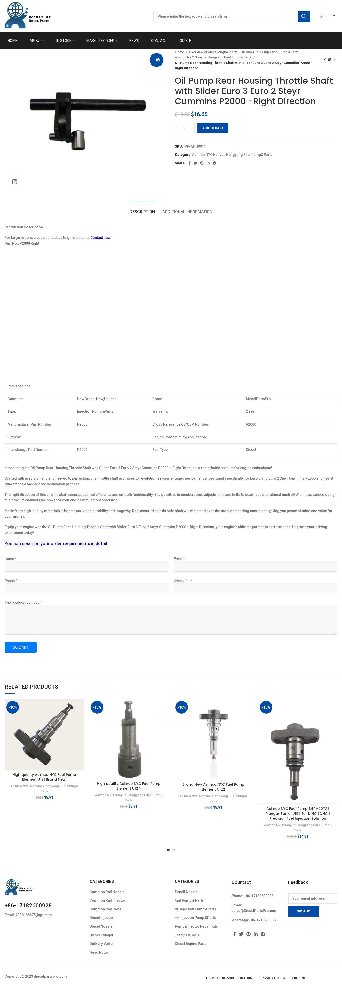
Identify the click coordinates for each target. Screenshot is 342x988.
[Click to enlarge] (14, 181)
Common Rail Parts (105, 909)
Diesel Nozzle (101, 926)
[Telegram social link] (214, 163)
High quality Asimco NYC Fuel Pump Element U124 (129, 786)
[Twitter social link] (195, 163)
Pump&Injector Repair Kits (196, 926)
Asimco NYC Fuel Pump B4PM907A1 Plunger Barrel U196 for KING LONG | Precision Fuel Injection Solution (298, 813)
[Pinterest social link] (202, 163)
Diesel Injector (101, 918)
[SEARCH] (304, 16)
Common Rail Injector (107, 900)
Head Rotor (99, 952)
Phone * (11, 581)
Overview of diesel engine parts (213, 52)
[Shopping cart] (334, 16)
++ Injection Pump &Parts (279, 52)
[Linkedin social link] (208, 163)
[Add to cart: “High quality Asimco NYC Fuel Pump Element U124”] (164, 707)
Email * (179, 559)
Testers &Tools (187, 935)
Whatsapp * (183, 581)
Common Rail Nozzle (107, 892)
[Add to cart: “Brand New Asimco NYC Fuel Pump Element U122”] (249, 707)
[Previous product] (324, 60)
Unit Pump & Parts (189, 900)
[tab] (142, 209)
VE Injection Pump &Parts (195, 909)
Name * (10, 559)
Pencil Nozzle (186, 892)
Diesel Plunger (102, 935)
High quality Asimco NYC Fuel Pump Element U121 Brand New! (44, 777)
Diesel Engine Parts (191, 944)
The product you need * (23, 602)
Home (180, 52)
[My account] (322, 16)
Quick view (80, 718)
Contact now (100, 238)
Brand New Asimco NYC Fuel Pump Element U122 (213, 787)
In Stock (248, 52)
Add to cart (212, 128)
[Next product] (334, 60)
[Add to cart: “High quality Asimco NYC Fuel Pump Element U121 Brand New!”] (80, 707)
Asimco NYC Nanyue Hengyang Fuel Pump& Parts (213, 57)
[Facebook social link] (189, 163)
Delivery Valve (101, 944)
